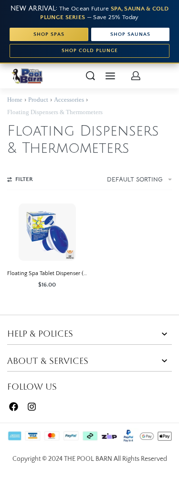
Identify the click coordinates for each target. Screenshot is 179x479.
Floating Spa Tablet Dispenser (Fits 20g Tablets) (47, 273)
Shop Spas (48, 34)
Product (38, 99)
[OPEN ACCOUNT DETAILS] (136, 76)
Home (14, 99)
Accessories (69, 99)
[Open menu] (110, 76)
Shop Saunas (130, 34)
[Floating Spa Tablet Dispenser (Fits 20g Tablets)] (47, 232)
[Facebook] (13, 407)
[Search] (90, 76)
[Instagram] (32, 407)
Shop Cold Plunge (90, 50)
